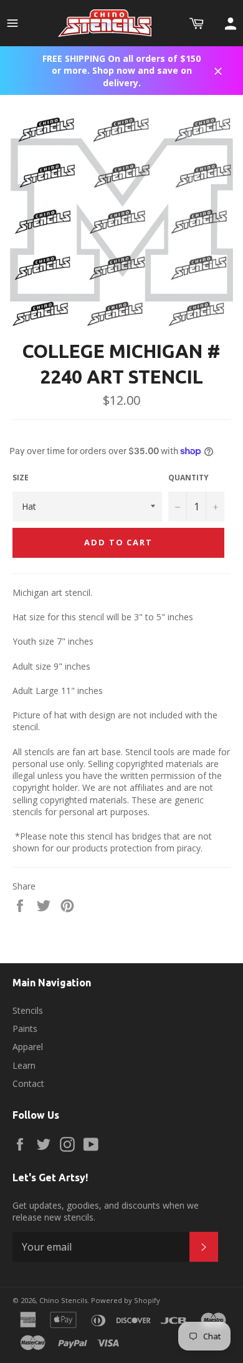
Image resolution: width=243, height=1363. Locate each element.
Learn (24, 1065)
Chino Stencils (63, 1300)
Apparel (27, 1047)
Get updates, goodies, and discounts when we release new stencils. (105, 1211)
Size (20, 478)
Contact (28, 1083)
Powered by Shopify (125, 1300)
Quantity (188, 478)
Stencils (27, 1010)
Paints (24, 1028)
